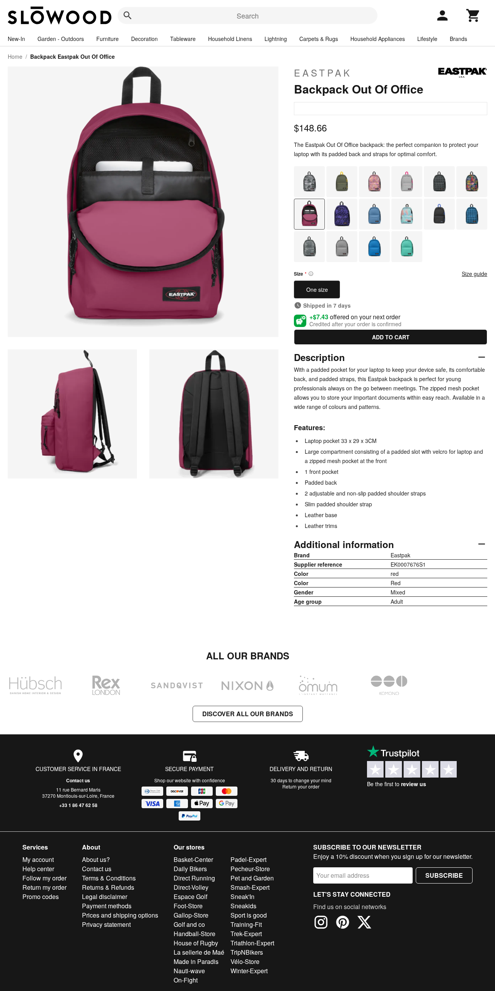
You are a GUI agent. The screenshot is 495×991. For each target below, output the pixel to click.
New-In (16, 39)
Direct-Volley (191, 887)
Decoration (144, 39)
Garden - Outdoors (61, 39)
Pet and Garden (252, 878)
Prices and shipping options (120, 915)
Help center (38, 868)
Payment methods (106, 905)
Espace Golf (190, 896)
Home (15, 56)
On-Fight (186, 980)
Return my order (44, 887)
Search (248, 15)
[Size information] (311, 273)
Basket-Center (193, 859)
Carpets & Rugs (318, 39)
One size (317, 289)
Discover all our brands (247, 713)
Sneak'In (242, 896)
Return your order (300, 786)
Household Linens (230, 39)
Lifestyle (427, 39)
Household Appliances (377, 39)
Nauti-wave (189, 970)
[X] (364, 923)
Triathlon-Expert (252, 942)
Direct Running (194, 878)
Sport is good (248, 915)
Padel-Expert (248, 859)
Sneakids (243, 905)
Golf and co (189, 924)
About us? (96, 859)
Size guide (474, 274)
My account (38, 859)
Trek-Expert (246, 933)
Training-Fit (246, 924)
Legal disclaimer (104, 896)
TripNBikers (246, 952)
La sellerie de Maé (199, 952)
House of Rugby (196, 942)
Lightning (276, 39)
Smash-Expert (250, 887)
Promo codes (40, 896)
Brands (458, 39)
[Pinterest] (342, 923)
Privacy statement (106, 924)
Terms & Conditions (109, 878)
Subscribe (444, 875)
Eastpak (323, 72)
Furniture (107, 39)
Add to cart (391, 337)
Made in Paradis (196, 961)
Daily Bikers (190, 868)
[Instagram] (321, 923)
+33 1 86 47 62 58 (78, 805)
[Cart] (473, 15)
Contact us (78, 780)
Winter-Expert (249, 970)
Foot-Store (188, 905)
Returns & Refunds (108, 887)
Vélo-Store (244, 961)
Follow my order (44, 878)
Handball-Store (194, 933)
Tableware (183, 39)
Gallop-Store (191, 915)
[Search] (127, 15)
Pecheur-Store (250, 868)
